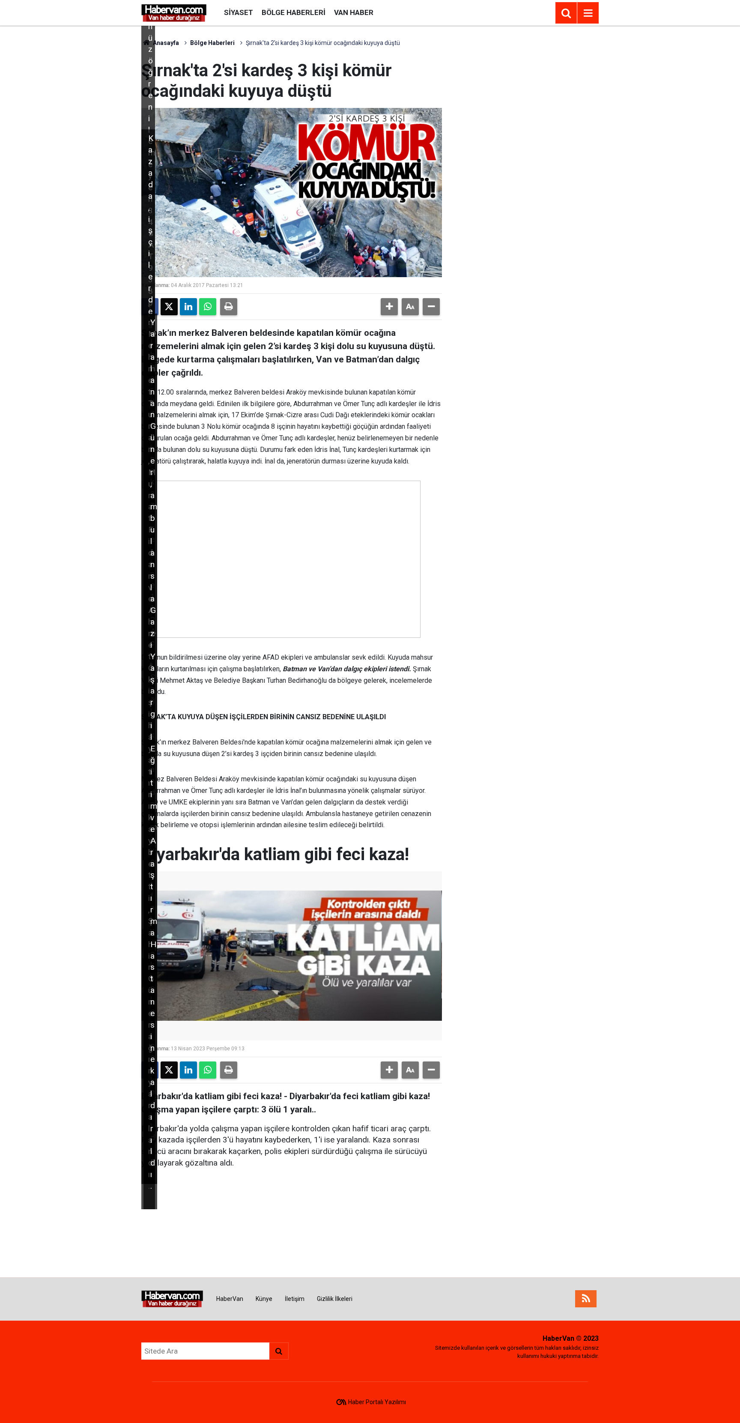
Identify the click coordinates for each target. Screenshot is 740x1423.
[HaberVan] (174, 12)
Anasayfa (165, 42)
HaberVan (229, 1298)
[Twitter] (169, 306)
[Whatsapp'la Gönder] (207, 306)
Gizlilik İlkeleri (334, 1298)
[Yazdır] (228, 306)
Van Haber (353, 12)
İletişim (294, 1298)
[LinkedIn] (188, 306)
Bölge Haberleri (293, 12)
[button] (389, 306)
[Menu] (588, 13)
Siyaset (238, 12)
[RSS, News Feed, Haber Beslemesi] (586, 1298)
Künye (264, 1298)
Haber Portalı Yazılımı (377, 1402)
